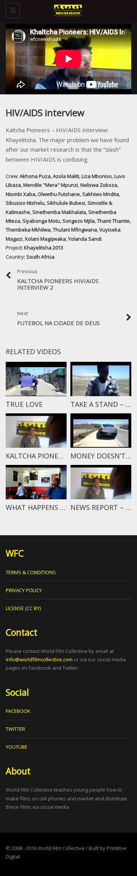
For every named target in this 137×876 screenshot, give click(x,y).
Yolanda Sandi (85, 238)
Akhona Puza (35, 176)
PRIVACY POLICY (24, 590)
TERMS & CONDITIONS (31, 572)
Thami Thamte (113, 220)
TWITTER (15, 728)
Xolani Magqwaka (45, 238)
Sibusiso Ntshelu (25, 202)
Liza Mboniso (96, 176)
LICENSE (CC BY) (23, 608)
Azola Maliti (66, 176)
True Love (24, 404)
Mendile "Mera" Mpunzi (50, 184)
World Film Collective (61, 848)
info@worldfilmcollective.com (39, 659)
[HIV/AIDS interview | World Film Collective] (66, 9)
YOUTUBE (16, 746)
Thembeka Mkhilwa (28, 229)
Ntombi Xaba (20, 194)
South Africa (40, 256)
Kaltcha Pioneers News (48, 455)
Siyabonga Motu (41, 220)
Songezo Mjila (78, 220)
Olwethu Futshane (59, 194)
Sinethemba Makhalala (59, 212)
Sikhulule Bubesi (66, 202)
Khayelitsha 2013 (43, 247)
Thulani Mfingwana (75, 229)
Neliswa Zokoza (98, 184)
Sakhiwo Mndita (100, 194)
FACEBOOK (18, 711)
